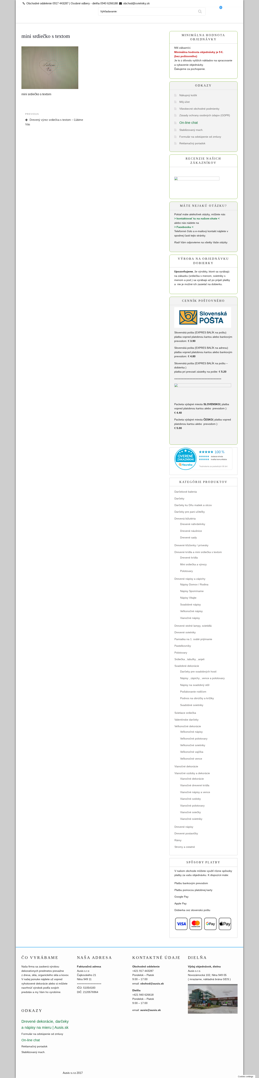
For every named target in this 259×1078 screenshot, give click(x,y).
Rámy (177, 840)
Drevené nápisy (183, 826)
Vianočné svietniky (191, 818)
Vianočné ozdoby (190, 798)
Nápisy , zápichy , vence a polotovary (202, 678)
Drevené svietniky (185, 632)
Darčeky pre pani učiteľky (189, 511)
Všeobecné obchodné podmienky (199, 108)
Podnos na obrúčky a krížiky (197, 698)
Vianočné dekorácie (186, 766)
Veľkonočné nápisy (191, 611)
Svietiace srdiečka (185, 712)
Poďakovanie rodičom (193, 691)
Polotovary (186, 571)
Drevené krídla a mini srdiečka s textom (198, 552)
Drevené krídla (189, 557)
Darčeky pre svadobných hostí (198, 671)
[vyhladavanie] (200, 11)
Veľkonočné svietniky (192, 745)
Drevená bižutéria (185, 518)
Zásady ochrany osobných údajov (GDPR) (204, 115)
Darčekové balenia (185, 491)
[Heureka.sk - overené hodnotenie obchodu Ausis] (203, 458)
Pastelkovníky (182, 645)
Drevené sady (188, 537)
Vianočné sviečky (190, 812)
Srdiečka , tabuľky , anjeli (189, 659)
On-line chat (188, 123)
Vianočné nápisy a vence (195, 792)
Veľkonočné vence (191, 758)
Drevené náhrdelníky (192, 524)
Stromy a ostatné (184, 846)
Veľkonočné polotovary (193, 738)
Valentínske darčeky (186, 719)
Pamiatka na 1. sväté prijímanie (193, 639)
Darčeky (179, 498)
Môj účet (184, 101)
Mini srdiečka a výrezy (193, 564)
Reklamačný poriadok (192, 143)
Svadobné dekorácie (186, 665)
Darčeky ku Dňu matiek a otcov (193, 505)
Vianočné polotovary (192, 805)
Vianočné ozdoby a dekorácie (192, 773)
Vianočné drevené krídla (194, 785)
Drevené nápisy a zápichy (189, 578)
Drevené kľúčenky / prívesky (191, 545)
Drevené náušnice (191, 530)
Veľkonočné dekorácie (187, 726)
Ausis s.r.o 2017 (73, 1072)
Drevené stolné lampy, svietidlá (193, 625)
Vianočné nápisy (190, 617)
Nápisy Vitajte (188, 597)
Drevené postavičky (186, 833)
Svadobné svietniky (191, 705)
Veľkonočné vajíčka (191, 751)
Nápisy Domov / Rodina (194, 584)
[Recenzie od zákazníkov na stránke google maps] (196, 183)
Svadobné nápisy (190, 604)
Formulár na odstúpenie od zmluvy (200, 136)
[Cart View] (224, 17)
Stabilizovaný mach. (191, 129)
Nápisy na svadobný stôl (194, 684)
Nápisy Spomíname (192, 591)
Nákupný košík (188, 95)
